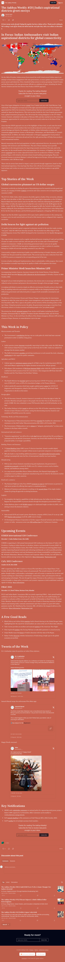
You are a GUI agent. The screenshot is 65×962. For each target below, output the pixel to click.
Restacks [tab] (12, 861)
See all (5, 924)
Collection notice (43, 950)
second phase (43, 489)
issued (24, 408)
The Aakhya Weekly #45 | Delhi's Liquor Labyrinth (19, 912)
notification (8, 355)
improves (22, 345)
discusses (16, 636)
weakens (23, 191)
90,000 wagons (27, 504)
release (33, 426)
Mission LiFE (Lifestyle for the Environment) (32, 274)
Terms (36, 950)
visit (51, 398)
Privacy (31, 950)
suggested (44, 135)
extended (39, 421)
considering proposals (11, 466)
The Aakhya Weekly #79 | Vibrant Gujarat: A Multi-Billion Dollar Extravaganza (24, 901)
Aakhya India (8, 14)
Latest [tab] (7, 882)
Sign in (60, 3)
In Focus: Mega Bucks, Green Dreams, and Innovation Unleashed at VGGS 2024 (24, 904)
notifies (10, 821)
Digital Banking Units (13, 448)
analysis (37, 627)
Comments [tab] (5, 861)
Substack (24, 958)
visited (28, 105)
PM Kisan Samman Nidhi (32, 368)
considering (20, 335)
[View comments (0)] (9, 20)
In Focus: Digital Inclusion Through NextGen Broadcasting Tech (19, 891)
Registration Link (50, 557)
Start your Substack (28, 954)
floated (58, 499)
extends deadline (13, 818)
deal (35, 436)
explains (17, 630)
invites (53, 471)
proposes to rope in (38, 484)
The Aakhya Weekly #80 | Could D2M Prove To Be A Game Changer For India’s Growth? (26, 888)
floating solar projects (14, 517)
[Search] (62, 882)
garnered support (22, 311)
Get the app (40, 954)
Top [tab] (3, 882)
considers (22, 353)
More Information (38, 557)
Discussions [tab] (14, 882)
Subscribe (53, 2)
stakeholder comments (20, 810)
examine (27, 621)
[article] (32, 891)
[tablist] (8, 861)
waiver (46, 386)
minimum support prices (24, 363)
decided (22, 381)
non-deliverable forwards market (49, 454)
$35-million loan (35, 522)
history (22, 633)
